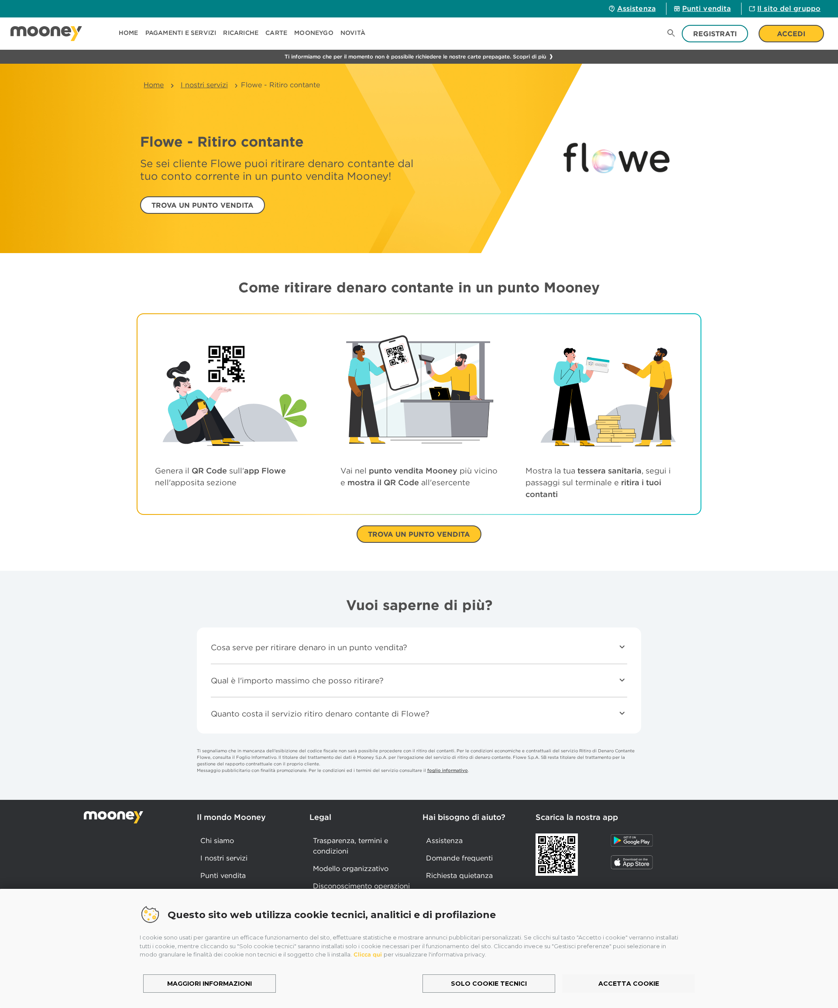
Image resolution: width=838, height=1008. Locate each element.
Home (154, 84)
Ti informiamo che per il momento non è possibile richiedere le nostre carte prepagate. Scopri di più (415, 56)
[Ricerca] (671, 34)
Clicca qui (368, 954)
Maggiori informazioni (209, 983)
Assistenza (636, 8)
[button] (180, 33)
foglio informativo (447, 770)
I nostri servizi (204, 84)
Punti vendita (706, 8)
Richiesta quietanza (459, 875)
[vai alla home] (46, 33)
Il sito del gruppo (789, 8)
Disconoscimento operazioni (361, 885)
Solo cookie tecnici (489, 983)
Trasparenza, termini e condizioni (350, 845)
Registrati (715, 33)
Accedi (791, 33)
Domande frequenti (459, 858)
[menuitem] (132, 33)
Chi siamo (217, 840)
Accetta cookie (628, 983)
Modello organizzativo (350, 868)
